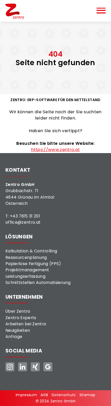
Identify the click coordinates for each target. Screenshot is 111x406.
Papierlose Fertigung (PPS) (33, 264)
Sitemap (87, 394)
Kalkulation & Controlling (31, 251)
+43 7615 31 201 (25, 216)
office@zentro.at (23, 222)
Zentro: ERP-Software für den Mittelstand (55, 99)
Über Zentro (17, 311)
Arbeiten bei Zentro (25, 324)
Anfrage (13, 337)
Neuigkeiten (17, 330)
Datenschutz (64, 394)
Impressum (26, 394)
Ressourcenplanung (26, 257)
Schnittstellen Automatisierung (37, 282)
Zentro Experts (20, 318)
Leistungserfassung (25, 276)
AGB (44, 394)
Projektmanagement (27, 270)
